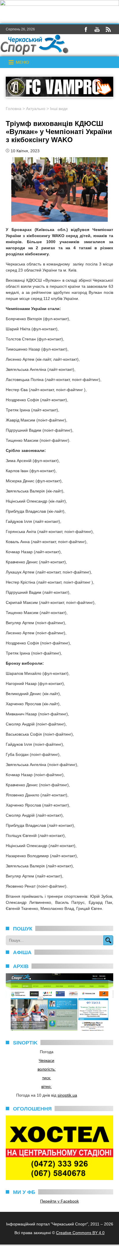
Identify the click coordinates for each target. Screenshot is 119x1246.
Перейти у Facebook (59, 1201)
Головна (13, 108)
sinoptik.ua (67, 1095)
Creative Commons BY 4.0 (80, 1232)
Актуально (35, 108)
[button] (22, 62)
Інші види (59, 108)
